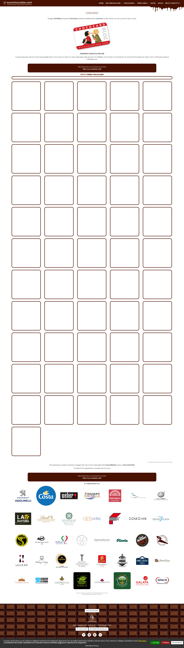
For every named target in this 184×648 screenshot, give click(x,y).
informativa (142, 641)
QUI (81, 468)
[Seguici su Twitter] (89, 635)
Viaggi (160, 3)
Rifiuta (166, 643)
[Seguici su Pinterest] (94, 635)
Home (101, 3)
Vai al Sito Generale (92, 610)
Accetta (156, 643)
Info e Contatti (172, 3)
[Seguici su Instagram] (100, 635)
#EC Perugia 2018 (113, 3)
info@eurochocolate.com (99, 629)
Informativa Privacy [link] (92, 646)
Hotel (153, 3)
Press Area (142, 3)
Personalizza (177, 643)
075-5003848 (83, 629)
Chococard (129, 3)
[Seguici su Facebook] (83, 635)
